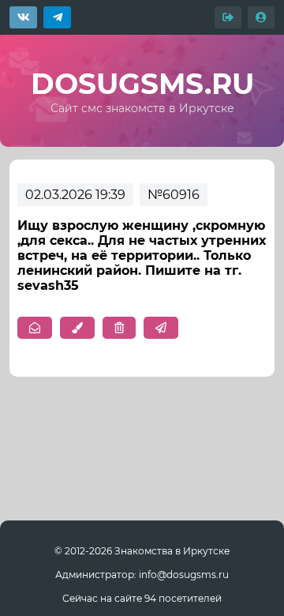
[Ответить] (161, 328)
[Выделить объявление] (77, 328)
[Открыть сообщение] (34, 328)
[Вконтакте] (23, 17)
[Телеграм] (57, 17)
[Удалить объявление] (119, 328)
